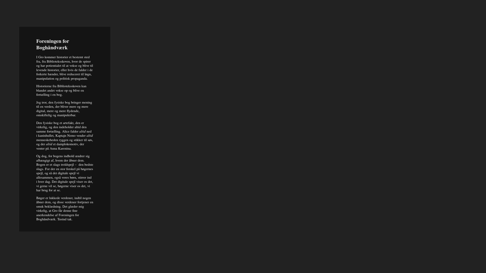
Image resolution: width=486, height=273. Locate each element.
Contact (467, 9)
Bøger (440, 10)
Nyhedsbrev (410, 10)
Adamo (26, 9)
